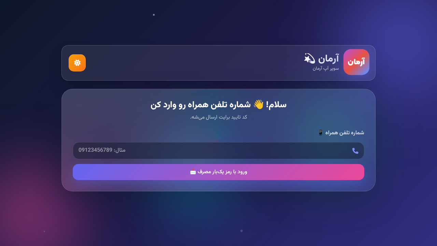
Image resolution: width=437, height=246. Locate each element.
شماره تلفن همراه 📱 (340, 133)
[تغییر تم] (77, 62)
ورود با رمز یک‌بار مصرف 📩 (218, 172)
